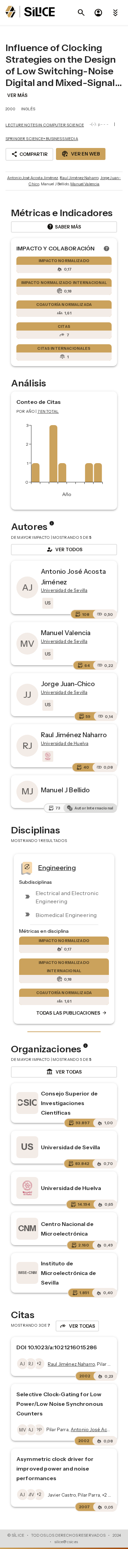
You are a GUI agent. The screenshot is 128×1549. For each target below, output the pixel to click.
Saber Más (64, 227)
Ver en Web (80, 154)
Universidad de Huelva (71, 1188)
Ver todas (64, 1072)
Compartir (29, 154)
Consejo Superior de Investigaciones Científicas (69, 1103)
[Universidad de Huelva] (47, 756)
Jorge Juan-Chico (68, 684)
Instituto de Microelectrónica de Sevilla (68, 1273)
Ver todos (64, 549)
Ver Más (17, 95)
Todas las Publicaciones (71, 1013)
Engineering (57, 868)
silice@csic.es (66, 1541)
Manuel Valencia (84, 184)
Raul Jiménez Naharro (79, 177)
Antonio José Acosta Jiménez (32, 177)
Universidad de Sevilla (70, 1147)
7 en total (48, 411)
